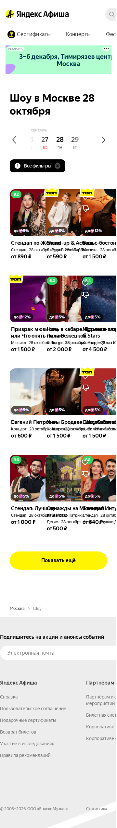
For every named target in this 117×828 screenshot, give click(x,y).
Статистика (96, 809)
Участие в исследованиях (27, 743)
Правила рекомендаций (25, 755)
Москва (17, 608)
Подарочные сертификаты (28, 720)
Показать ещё (58, 560)
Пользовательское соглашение (33, 708)
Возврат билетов (18, 732)
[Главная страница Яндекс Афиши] (10, 14)
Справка (9, 696)
